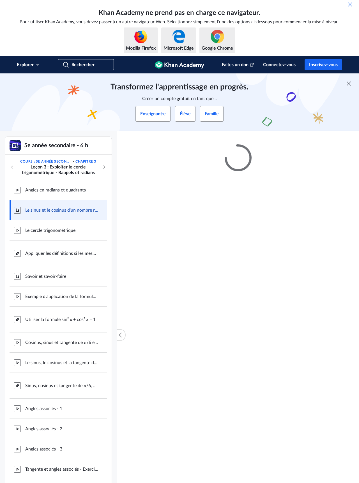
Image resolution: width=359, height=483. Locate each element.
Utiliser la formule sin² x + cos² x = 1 (60, 319)
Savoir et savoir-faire (45, 276)
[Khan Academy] (179, 64)
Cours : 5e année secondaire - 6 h (45, 161)
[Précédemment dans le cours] (12, 167)
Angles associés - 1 (43, 408)
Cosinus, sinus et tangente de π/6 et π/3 (61, 342)
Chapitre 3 (85, 161)
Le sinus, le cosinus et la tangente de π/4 (61, 362)
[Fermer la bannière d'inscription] (349, 83)
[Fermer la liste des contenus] (121, 335)
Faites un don (235, 65)
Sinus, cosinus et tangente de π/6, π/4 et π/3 (61, 385)
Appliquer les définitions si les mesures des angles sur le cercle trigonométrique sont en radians (61, 253)
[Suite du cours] (104, 167)
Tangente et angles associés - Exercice (61, 469)
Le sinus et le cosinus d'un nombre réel (61, 210)
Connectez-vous (279, 65)
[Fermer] (350, 4)
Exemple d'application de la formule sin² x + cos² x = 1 (61, 296)
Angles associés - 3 (43, 449)
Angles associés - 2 (43, 429)
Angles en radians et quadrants (55, 190)
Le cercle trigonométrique (50, 230)
